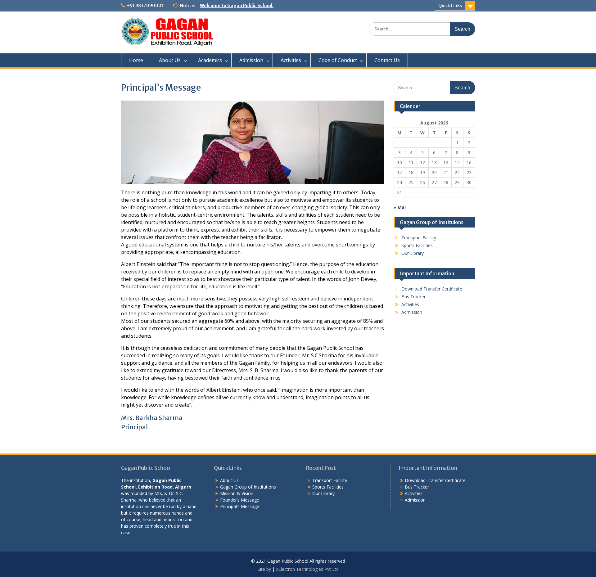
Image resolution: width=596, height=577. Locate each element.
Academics (210, 60)
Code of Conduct (337, 60)
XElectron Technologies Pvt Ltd (307, 569)
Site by (265, 569)
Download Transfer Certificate (431, 289)
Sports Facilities (417, 245)
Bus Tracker (413, 297)
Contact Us (387, 60)
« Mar (400, 207)
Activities (291, 60)
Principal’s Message (239, 506)
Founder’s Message (239, 500)
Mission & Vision (236, 493)
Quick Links (450, 5)
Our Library (412, 253)
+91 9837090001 (145, 5)
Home (136, 60)
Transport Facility (418, 238)
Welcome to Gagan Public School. (236, 5)
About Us (170, 60)
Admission (251, 60)
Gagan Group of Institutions (248, 487)
